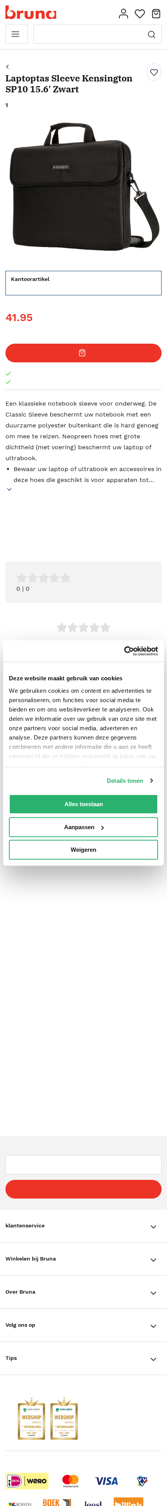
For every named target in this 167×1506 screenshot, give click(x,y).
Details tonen (125, 780)
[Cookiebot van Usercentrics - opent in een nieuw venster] (124, 651)
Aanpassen (79, 827)
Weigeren (83, 849)
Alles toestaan (83, 804)
